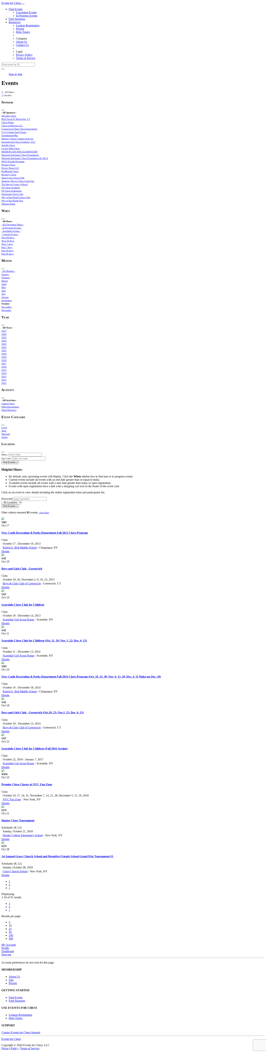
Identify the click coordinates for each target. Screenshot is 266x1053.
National (5, 434)
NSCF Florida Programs (12, 161)
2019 (4, 357)
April (4, 284)
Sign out (6, 954)
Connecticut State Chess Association (19, 129)
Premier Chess (8, 164)
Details (5, 551)
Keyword (6, 498)
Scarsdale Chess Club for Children (22, 604)
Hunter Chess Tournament (17, 820)
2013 (4, 376)
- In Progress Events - (11, 227)
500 (11, 938)
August (5, 297)
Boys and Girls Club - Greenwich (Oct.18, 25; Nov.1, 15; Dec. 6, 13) (42, 712)
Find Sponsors (17, 18)
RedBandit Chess (9, 171)
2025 (4, 337)
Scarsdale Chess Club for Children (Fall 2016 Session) (34, 748)
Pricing (20, 28)
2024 (4, 340)
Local (4, 427)
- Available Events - (10, 231)
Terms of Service (25, 58)
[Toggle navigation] (23, 4)
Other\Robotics (8, 410)
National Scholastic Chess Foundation (20, 155)
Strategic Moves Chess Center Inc (17, 181)
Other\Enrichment (10, 406)
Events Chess (11, 1038)
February (5, 277)
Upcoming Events (26, 12)
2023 (4, 344)
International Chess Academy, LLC (18, 142)
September (6, 300)
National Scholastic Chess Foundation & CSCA (24, 158)
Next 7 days (7, 244)
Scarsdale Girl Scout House (18, 619)
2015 (4, 370)
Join (20, 74)
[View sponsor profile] (2, 519)
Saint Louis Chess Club (12, 177)
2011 (4, 383)
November (6, 307)
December (6, 310)
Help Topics (23, 32)
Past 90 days (7, 254)
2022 (4, 347)
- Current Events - (10, 234)
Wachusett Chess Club (12, 194)
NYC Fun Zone (12, 799)
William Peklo (8, 204)
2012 (4, 379)
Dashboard (7, 951)
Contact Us (22, 45)
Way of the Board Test (12, 200)
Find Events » (10, 462)
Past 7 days (6, 247)
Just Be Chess (8, 145)
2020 (4, 353)
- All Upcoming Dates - (12, 224)
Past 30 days (7, 250)
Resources (14, 22)
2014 (4, 373)
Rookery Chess (8, 174)
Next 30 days (7, 241)
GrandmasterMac (9, 135)
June (3, 290)
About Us (21, 41)
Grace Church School (15, 871)
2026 (4, 334)
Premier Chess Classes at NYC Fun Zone (26, 784)
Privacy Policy (24, 54)
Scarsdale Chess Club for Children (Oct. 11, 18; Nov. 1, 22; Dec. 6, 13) (44, 640)
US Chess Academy (10, 187)
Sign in (13, 74)
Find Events (15, 9)
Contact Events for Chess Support (20, 1032)
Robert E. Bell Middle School (20, 547)
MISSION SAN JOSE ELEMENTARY (19, 151)
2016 (4, 366)
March (4, 281)
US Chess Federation (11, 191)
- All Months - (8, 271)
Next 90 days (7, 237)
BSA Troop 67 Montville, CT (15, 119)
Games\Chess (7, 403)
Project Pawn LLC (10, 168)
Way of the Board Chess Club (15, 197)
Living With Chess (10, 148)
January (5, 274)
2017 (4, 363)
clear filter (44, 512)
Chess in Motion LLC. (12, 125)
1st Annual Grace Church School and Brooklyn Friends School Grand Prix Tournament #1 (57, 856)
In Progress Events (26, 15)
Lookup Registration (27, 25)
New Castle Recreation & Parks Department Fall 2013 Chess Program (44, 532)
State (3, 430)
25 (10, 928)
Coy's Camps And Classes (13, 132)
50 (10, 932)
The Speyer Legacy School (14, 184)
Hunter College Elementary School (23, 835)
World (4, 437)
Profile (5, 948)
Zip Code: (6, 458)
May (3, 287)
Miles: (4, 454)
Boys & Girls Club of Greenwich (22, 583)
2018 (4, 360)
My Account (8, 944)
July (3, 294)
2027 (4, 331)
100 (11, 935)
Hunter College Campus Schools (17, 138)
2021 (4, 350)
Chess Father (7, 122)
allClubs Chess (8, 116)
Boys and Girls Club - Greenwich (21, 568)
